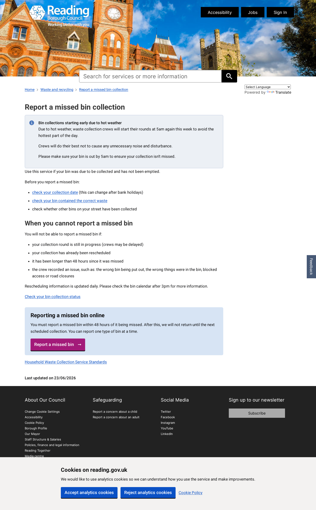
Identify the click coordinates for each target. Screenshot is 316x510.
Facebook (168, 417)
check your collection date (55, 192)
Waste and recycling (56, 89)
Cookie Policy (190, 492)
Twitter (166, 411)
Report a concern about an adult (116, 417)
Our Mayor (32, 434)
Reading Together (37, 450)
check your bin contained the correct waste (69, 200)
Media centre (34, 456)
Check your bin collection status (53, 296)
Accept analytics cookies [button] (89, 492)
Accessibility (220, 12)
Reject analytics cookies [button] (148, 492)
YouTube (167, 428)
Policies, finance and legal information (52, 445)
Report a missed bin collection (103, 89)
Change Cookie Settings (42, 411)
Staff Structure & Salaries (43, 439)
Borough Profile (36, 428)
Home (29, 89)
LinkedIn (167, 434)
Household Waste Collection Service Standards (66, 362)
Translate (283, 92)
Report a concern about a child (115, 411)
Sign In (280, 12)
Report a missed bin (54, 344)
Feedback (311, 266)
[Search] (229, 76)
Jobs (252, 12)
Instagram (168, 422)
